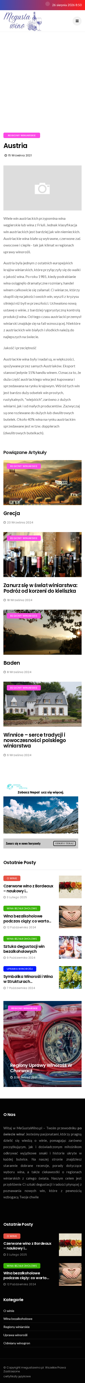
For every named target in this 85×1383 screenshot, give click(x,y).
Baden (11, 662)
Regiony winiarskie (22, 135)
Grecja (11, 513)
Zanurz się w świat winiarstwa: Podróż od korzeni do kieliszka (40, 588)
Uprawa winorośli (20, 969)
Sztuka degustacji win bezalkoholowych (23, 949)
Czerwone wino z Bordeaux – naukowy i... (28, 888)
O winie (12, 878)
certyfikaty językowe (17, 1376)
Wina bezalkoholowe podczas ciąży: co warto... (27, 918)
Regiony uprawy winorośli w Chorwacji (41, 1068)
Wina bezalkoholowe (22, 908)
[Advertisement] (42, 87)
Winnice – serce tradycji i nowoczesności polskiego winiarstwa (34, 740)
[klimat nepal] (40, 814)
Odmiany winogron (16, 1343)
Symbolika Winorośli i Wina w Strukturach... (28, 979)
